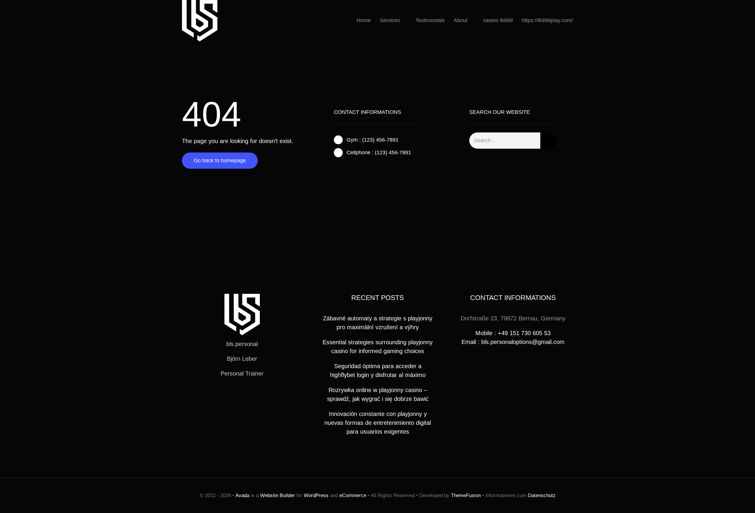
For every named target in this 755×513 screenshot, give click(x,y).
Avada (242, 495)
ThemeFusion (466, 495)
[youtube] (251, 395)
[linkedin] (261, 395)
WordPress (316, 495)
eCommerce (352, 495)
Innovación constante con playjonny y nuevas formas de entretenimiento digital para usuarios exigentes (377, 423)
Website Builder (277, 495)
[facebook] (335, 168)
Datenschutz (542, 495)
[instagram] (354, 168)
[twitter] (345, 168)
